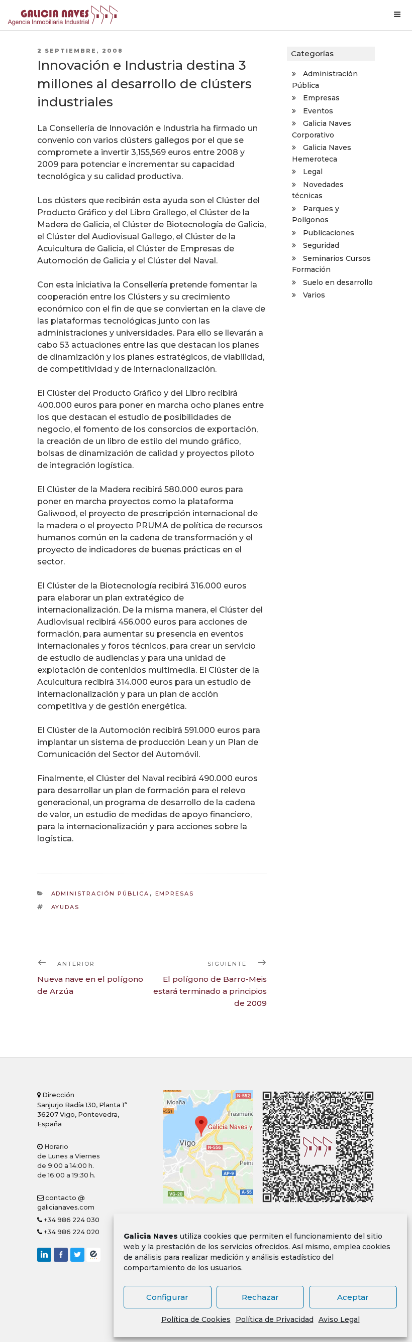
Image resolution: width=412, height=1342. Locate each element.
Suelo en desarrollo (338, 282)
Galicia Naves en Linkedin (44, 1255)
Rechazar (260, 1297)
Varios (314, 295)
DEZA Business (93, 1255)
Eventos (318, 110)
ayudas (65, 907)
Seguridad (321, 245)
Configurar (167, 1297)
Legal (313, 171)
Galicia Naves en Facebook (61, 1255)
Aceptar (353, 1297)
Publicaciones (328, 232)
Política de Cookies (196, 1319)
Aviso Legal (339, 1319)
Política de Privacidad (275, 1319)
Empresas (174, 893)
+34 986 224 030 (70, 1220)
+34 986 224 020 (70, 1232)
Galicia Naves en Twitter (77, 1255)
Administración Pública (100, 893)
